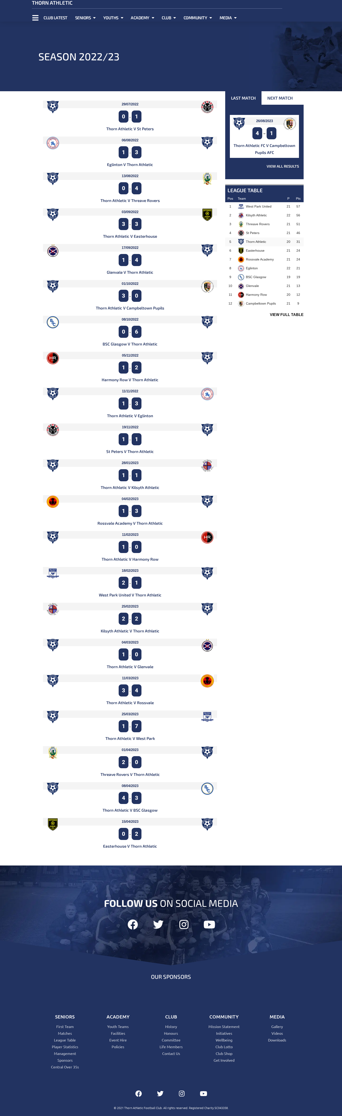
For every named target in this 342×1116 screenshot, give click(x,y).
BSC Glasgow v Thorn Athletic (130, 344)
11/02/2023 (130, 535)
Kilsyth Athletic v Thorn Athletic (130, 630)
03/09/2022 (130, 212)
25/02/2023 (130, 606)
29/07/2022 (130, 104)
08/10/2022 (130, 319)
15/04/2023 (130, 821)
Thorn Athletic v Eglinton (130, 415)
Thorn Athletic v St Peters (130, 128)
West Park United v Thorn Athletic (130, 594)
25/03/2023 (130, 714)
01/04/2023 (130, 750)
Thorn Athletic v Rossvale (130, 702)
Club (166, 17)
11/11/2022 (130, 391)
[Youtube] (209, 924)
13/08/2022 (130, 176)
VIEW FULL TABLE (287, 315)
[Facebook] (132, 924)
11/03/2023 (130, 678)
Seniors (83, 17)
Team (242, 198)
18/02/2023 (130, 571)
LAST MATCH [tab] (243, 98)
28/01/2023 (130, 463)
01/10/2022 (130, 284)
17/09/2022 (130, 248)
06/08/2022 (130, 140)
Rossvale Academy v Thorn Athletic (130, 523)
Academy (140, 17)
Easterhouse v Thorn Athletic (130, 846)
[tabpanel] (264, 142)
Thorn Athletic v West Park (130, 738)
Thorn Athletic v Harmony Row (130, 559)
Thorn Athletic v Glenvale (130, 666)
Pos (230, 198)
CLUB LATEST (55, 17)
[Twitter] (158, 924)
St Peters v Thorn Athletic (130, 451)
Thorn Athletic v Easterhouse (130, 236)
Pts (298, 198)
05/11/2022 (130, 355)
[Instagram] (184, 924)
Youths (110, 17)
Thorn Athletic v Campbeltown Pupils (130, 308)
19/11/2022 (130, 427)
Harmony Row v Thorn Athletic (130, 379)
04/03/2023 (130, 642)
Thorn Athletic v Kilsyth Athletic (130, 487)
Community (195, 17)
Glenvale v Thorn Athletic (130, 272)
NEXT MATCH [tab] (280, 98)
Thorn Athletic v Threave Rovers (130, 200)
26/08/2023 (264, 121)
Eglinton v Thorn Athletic (130, 164)
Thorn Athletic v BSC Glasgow (130, 810)
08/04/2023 (130, 786)
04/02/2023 (130, 499)
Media (226, 17)
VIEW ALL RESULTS (283, 166)
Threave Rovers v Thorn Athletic (130, 774)
